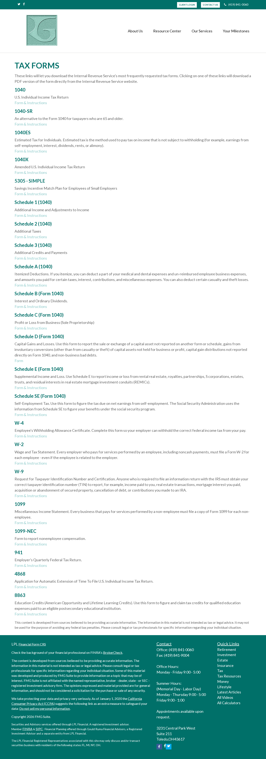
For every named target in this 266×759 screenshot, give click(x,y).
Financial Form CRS (32, 644)
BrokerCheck (112, 652)
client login (187, 4)
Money (223, 681)
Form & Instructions (31, 102)
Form (19, 360)
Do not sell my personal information (44, 708)
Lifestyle (224, 687)
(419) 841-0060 (238, 4)
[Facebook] (24, 4)
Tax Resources (229, 676)
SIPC (39, 729)
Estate (222, 660)
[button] (135, 31)
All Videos (225, 697)
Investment (226, 654)
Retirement (226, 649)
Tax (220, 670)
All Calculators (228, 702)
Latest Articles (229, 692)
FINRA (27, 729)
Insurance (225, 665)
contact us (210, 4)
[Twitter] (19, 4)
